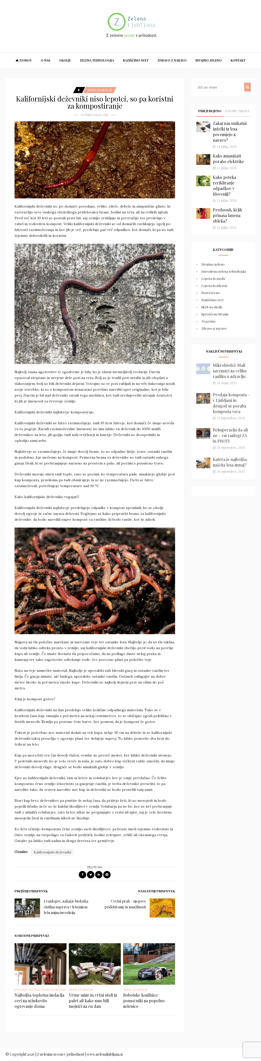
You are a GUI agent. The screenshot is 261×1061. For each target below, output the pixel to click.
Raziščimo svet (136, 60)
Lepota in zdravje (214, 285)
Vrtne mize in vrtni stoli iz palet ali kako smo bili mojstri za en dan (93, 1000)
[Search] (247, 87)
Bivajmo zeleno (208, 60)
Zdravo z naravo (172, 60)
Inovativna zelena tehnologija (223, 271)
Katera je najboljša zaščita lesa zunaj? (230, 462)
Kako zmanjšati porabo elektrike (228, 158)
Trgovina (208, 321)
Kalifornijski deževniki (52, 852)
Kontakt (238, 60)
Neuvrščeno (210, 292)
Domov (26, 60)
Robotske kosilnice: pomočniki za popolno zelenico (144, 1000)
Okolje (65, 60)
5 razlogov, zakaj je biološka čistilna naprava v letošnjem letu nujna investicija (66, 907)
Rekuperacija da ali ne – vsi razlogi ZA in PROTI (230, 435)
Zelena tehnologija (97, 60)
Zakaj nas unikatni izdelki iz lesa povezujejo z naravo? (229, 132)
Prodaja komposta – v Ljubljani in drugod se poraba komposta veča (231, 403)
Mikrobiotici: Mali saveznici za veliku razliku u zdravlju (229, 370)
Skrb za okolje (99, 90)
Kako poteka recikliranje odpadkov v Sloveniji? (224, 186)
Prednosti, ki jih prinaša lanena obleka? (227, 215)
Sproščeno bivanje (215, 314)
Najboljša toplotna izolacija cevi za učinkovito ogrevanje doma (39, 1000)
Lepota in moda (213, 278)
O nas (45, 60)
